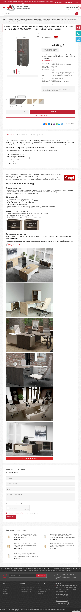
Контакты (5, 593)
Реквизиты (40, 593)
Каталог (5, 589)
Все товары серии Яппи (29, 458)
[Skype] (59, 124)
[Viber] (54, 124)
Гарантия (40, 587)
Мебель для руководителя (27, 587)
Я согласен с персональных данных (23, 513)
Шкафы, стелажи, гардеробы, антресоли (44, 19)
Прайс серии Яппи (16, 245)
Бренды (5, 591)
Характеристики (22, 135)
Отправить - (10, 517)
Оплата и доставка (37, 135)
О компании (6, 587)
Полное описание (47, 60)
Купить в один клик (40, 115)
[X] (51, 124)
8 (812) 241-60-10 (72, 7)
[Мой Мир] (49, 124)
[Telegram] (62, 124)
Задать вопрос (62, 603)
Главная (5, 19)
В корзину (53, 112)
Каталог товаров (13, 19)
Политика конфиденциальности (46, 589)
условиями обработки (20, 513)
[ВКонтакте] (44, 124)
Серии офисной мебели (26, 589)
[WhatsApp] (57, 124)
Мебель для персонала (26, 585)
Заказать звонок (62, 599)
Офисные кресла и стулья (26, 591)
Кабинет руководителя (26, 19)
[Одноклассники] (46, 124)
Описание (10, 135)
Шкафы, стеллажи (61, 19)
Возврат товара (42, 591)
